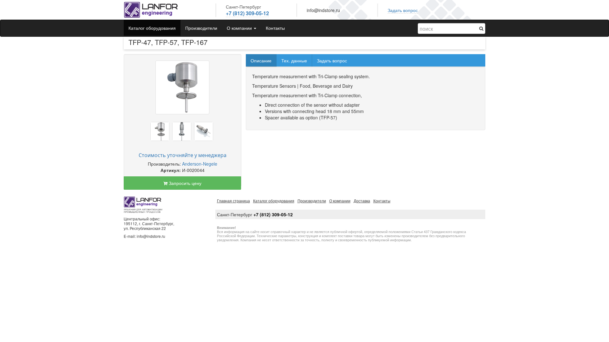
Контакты (275, 28)
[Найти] (481, 28)
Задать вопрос (403, 10)
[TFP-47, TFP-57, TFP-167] (182, 87)
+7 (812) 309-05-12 (247, 13)
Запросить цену (184, 183)
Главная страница (233, 200)
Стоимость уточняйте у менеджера (182, 155)
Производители (201, 28)
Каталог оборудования (152, 28)
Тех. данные (294, 60)
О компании (339, 200)
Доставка (362, 200)
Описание (261, 60)
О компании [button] (240, 28)
